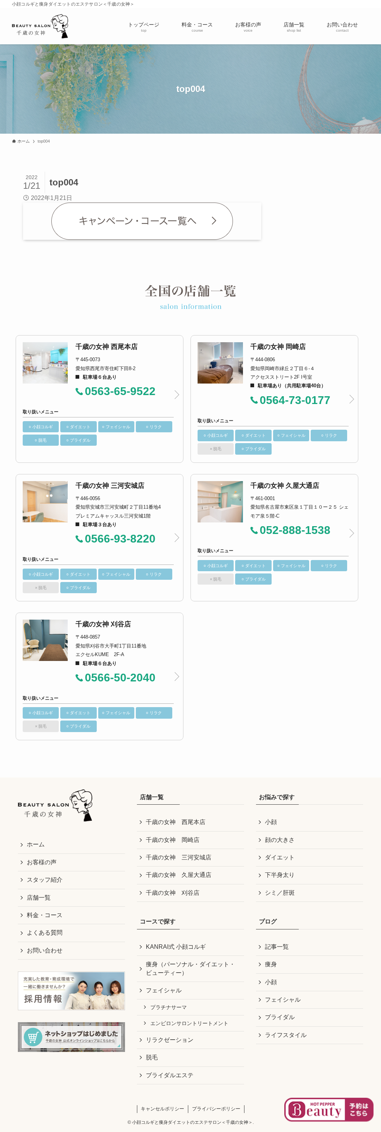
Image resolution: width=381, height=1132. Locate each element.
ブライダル (280, 1017)
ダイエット (280, 857)
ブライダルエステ (169, 1075)
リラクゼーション (169, 1040)
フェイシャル (164, 990)
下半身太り (280, 875)
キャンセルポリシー (162, 1109)
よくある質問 (45, 932)
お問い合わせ (45, 950)
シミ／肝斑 (280, 893)
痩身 (271, 964)
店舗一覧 (39, 897)
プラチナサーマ (168, 1007)
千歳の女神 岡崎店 (172, 840)
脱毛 (152, 1057)
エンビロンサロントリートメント (189, 1023)
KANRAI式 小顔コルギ (176, 947)
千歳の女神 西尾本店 (175, 822)
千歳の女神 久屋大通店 (178, 875)
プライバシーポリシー (216, 1109)
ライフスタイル (286, 1035)
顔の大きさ (280, 840)
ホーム (36, 844)
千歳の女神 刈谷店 (172, 893)
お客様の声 (42, 862)
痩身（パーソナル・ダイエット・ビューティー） (190, 968)
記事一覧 (277, 947)
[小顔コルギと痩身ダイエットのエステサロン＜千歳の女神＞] (40, 26)
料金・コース (45, 915)
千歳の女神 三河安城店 (178, 857)
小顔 (271, 822)
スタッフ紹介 (45, 880)
